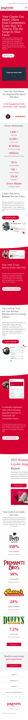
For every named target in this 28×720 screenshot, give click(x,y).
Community (13, 680)
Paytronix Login (12, 3)
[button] (26, 7)
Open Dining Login (22, 3)
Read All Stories (14, 644)
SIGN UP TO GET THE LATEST (13, 692)
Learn (13, 674)
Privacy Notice (4, 713)
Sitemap (13, 713)
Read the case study (13, 554)
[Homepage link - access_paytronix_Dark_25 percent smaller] (14, 705)
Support (13, 686)
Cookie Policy (9, 713)
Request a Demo (14, 665)
